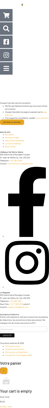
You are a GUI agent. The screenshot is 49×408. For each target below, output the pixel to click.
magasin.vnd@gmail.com (18, 307)
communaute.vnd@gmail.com (20, 163)
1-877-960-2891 (16, 304)
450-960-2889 (16, 160)
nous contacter (42, 118)
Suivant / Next (6, 406)
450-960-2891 (16, 301)
